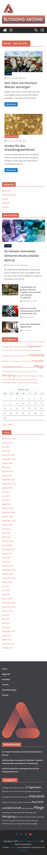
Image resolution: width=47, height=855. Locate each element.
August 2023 (7, 488)
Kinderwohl (27, 361)
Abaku (23, 78)
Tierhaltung (6, 383)
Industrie (36, 354)
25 (29, 413)
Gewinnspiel (36, 350)
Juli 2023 (5, 492)
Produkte (6, 203)
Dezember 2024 (8, 455)
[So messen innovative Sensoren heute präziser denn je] (23, 231)
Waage (35, 383)
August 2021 (7, 553)
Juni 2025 (6, 447)
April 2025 (6, 451)
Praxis (14, 371)
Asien (15, 347)
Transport (13, 383)
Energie (5, 199)
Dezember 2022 (8, 512)
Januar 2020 (7, 598)
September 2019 (9, 607)
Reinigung (8, 375)
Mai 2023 (6, 500)
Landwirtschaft (11, 367)
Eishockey (5, 350)
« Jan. (4, 424)
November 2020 (8, 570)
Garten (21, 350)
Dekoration (21, 347)
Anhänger (5, 347)
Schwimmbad (11, 379)
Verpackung (29, 383)
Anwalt (11, 347)
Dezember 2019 (8, 602)
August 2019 (7, 611)
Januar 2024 (7, 475)
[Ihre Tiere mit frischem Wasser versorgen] (23, 61)
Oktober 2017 (7, 648)
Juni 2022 (6, 529)
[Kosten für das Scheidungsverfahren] (23, 124)
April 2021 (6, 557)
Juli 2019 (5, 615)
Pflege (39, 366)
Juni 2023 (6, 496)
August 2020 (7, 582)
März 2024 (6, 467)
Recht (35, 371)
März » (11, 424)
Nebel (31, 367)
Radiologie (29, 371)
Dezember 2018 (8, 631)
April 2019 (6, 627)
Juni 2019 (6, 619)
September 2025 (9, 438)
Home (4, 669)
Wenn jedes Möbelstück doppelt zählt (30, 325)
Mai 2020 (6, 594)
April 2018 (6, 635)
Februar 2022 (7, 541)
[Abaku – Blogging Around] (5, 30)
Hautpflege (5, 356)
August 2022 (7, 525)
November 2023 (8, 479)
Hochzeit (26, 356)
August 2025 (7, 442)
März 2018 (6, 639)
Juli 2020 (5, 586)
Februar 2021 (7, 566)
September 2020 (9, 578)
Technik (8, 74)
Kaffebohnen (6, 361)
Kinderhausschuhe (17, 361)
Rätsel (28, 376)
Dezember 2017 (8, 644)
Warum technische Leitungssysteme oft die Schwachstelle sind (30, 311)
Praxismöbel (21, 371)
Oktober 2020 (7, 574)
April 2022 (6, 533)
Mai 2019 (6, 623)
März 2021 (6, 561)
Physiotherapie (7, 371)
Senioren (19, 379)
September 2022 (9, 520)
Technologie (34, 379)
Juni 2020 (6, 590)
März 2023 (6, 504)
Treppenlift (20, 383)
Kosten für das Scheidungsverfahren (20, 148)
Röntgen (33, 376)
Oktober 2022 (7, 516)
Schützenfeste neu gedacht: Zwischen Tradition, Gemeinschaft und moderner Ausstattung (30, 292)
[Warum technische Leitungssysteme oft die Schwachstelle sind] (10, 312)
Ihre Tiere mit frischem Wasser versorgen (21, 85)
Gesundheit (28, 350)
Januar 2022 (7, 545)
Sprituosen (26, 379)
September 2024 (9, 459)
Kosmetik (37, 361)
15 (11, 408)
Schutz (4, 379)
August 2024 (7, 463)
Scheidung (40, 376)
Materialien (25, 367)
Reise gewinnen (21, 376)
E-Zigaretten (33, 346)
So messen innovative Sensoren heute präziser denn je (21, 255)
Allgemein (6, 190)
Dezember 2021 (8, 549)
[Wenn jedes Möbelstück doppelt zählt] (10, 327)
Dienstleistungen (12, 136)
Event (11, 350)
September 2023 (9, 484)
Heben (12, 356)
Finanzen (16, 350)
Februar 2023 (7, 508)
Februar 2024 (7, 471)
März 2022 (6, 537)
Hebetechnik (18, 356)
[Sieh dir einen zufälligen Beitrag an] (42, 30)
